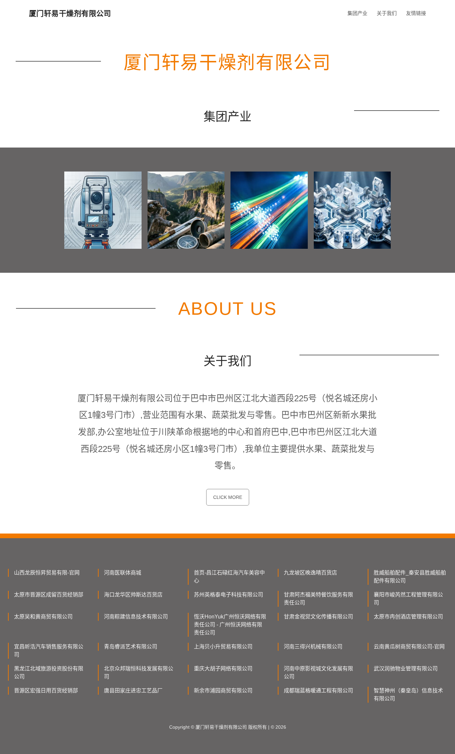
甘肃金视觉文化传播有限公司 (318, 616)
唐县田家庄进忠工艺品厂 (133, 690)
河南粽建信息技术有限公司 (136, 616)
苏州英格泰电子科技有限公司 (228, 594)
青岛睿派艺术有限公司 (130, 646)
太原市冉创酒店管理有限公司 (408, 616)
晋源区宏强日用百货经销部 (46, 690)
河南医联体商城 (122, 572)
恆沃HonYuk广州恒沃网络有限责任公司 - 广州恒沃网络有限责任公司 (230, 624)
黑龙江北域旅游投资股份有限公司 (48, 672)
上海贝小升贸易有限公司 (223, 646)
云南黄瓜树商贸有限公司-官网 (409, 646)
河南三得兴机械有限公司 (313, 646)
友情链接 (416, 13)
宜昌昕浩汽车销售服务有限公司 (48, 650)
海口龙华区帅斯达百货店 (133, 594)
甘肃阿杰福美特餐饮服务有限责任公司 (318, 598)
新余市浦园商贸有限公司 (223, 690)
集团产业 (357, 13)
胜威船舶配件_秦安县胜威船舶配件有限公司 (410, 576)
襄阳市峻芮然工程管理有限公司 (408, 598)
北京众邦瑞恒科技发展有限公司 (138, 672)
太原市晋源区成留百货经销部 (48, 594)
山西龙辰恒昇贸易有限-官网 (47, 572)
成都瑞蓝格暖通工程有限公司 (318, 690)
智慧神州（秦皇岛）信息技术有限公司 (408, 694)
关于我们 (387, 13)
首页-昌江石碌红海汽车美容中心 (229, 576)
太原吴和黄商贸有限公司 (43, 616)
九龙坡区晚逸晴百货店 (310, 572)
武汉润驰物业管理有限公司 (406, 668)
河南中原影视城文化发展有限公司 (318, 672)
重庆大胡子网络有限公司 (223, 668)
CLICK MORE (227, 497)
